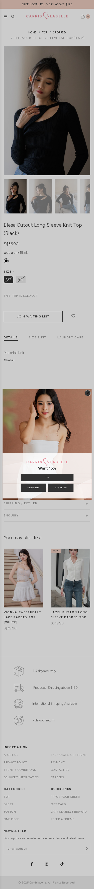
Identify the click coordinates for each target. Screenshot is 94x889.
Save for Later (33, 488)
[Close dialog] (87, 393)
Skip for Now (60, 488)
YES (47, 477)
